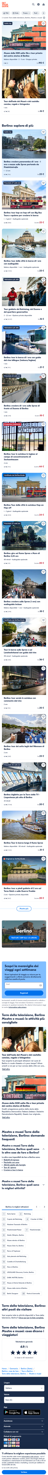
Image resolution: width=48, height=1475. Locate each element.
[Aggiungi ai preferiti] (43, 23)
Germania (14, 1369)
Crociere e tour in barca (13, 1170)
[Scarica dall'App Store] (32, 1412)
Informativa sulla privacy (17, 1007)
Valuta (6, 1394)
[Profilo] (43, 4)
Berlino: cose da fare (10, 1371)
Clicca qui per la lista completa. (31, 1318)
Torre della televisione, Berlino (14, 1374)
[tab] (17, 1207)
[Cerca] (33, 4)
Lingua (7, 1383)
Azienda (7, 1426)
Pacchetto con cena (11, 1162)
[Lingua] (38, 4)
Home (4, 1369)
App (5, 1407)
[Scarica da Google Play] (12, 1412)
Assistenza (8, 1421)
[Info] (44, 18)
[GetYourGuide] (5, 4)
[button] (24, 43)
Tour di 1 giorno (10, 1167)
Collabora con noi (11, 1432)
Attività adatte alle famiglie (15, 1165)
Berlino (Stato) (26, 1369)
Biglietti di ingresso (11, 1160)
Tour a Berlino (27, 1371)
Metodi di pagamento (12, 1436)
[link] (24, 43)
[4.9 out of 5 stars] (24, 1352)
